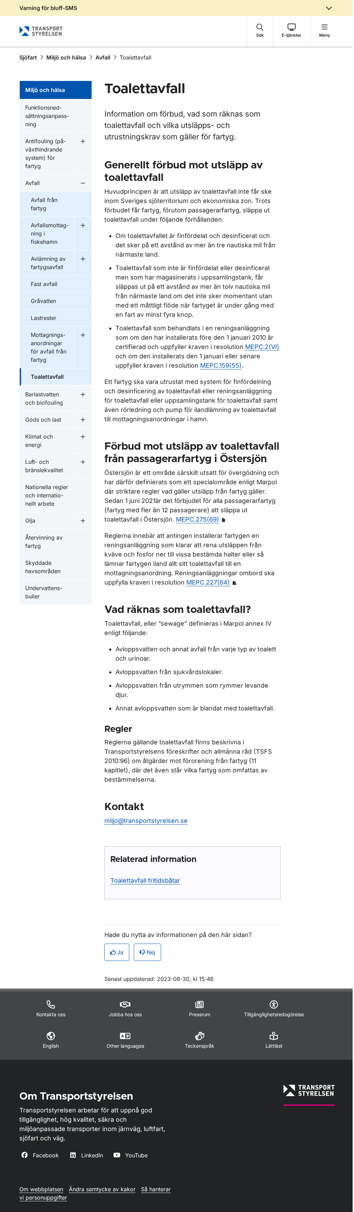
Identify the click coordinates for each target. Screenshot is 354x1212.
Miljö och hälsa (66, 57)
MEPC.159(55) (221, 365)
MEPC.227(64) (208, 582)
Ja (120, 952)
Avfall (102, 57)
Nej (151, 952)
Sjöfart (28, 57)
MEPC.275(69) (197, 519)
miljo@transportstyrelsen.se (146, 820)
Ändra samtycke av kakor (102, 1189)
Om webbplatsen (41, 1189)
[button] (260, 31)
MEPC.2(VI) (262, 346)
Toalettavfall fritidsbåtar (145, 880)
